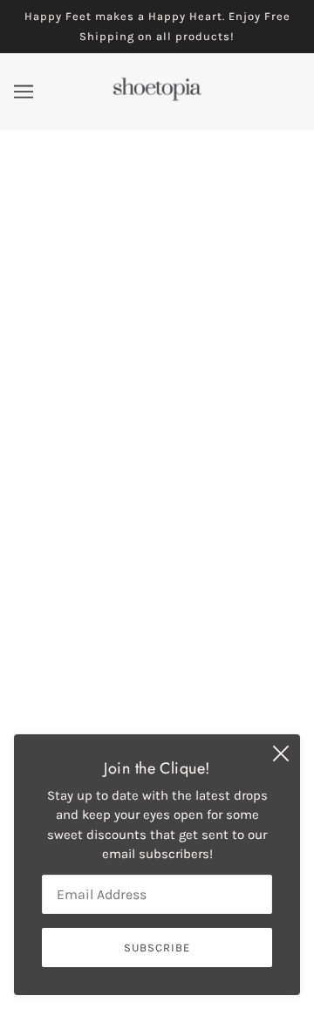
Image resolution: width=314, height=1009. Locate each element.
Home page (195, 339)
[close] (281, 753)
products (208, 359)
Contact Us (157, 698)
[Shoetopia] (157, 98)
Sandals (157, 671)
